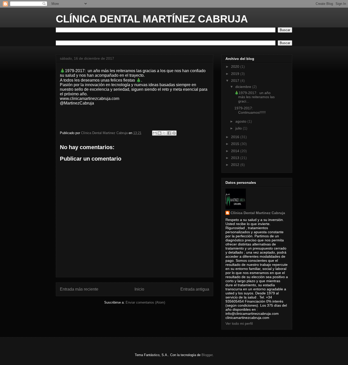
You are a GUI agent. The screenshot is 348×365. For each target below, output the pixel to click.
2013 (235, 158)
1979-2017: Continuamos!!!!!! (250, 110)
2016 (235, 137)
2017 (235, 81)
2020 (235, 66)
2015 (235, 144)
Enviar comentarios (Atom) (145, 302)
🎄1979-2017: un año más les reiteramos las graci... (254, 97)
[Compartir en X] (164, 133)
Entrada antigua (194, 289)
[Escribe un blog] (159, 133)
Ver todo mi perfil (239, 323)
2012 (235, 165)
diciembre (243, 87)
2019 (235, 74)
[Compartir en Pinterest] (174, 133)
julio (239, 128)
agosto (241, 121)
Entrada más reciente (79, 289)
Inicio (139, 289)
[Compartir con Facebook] (169, 133)
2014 (235, 151)
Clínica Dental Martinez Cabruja (258, 213)
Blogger (207, 355)
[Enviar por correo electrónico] (154, 133)
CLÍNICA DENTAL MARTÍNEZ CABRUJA (152, 18)
